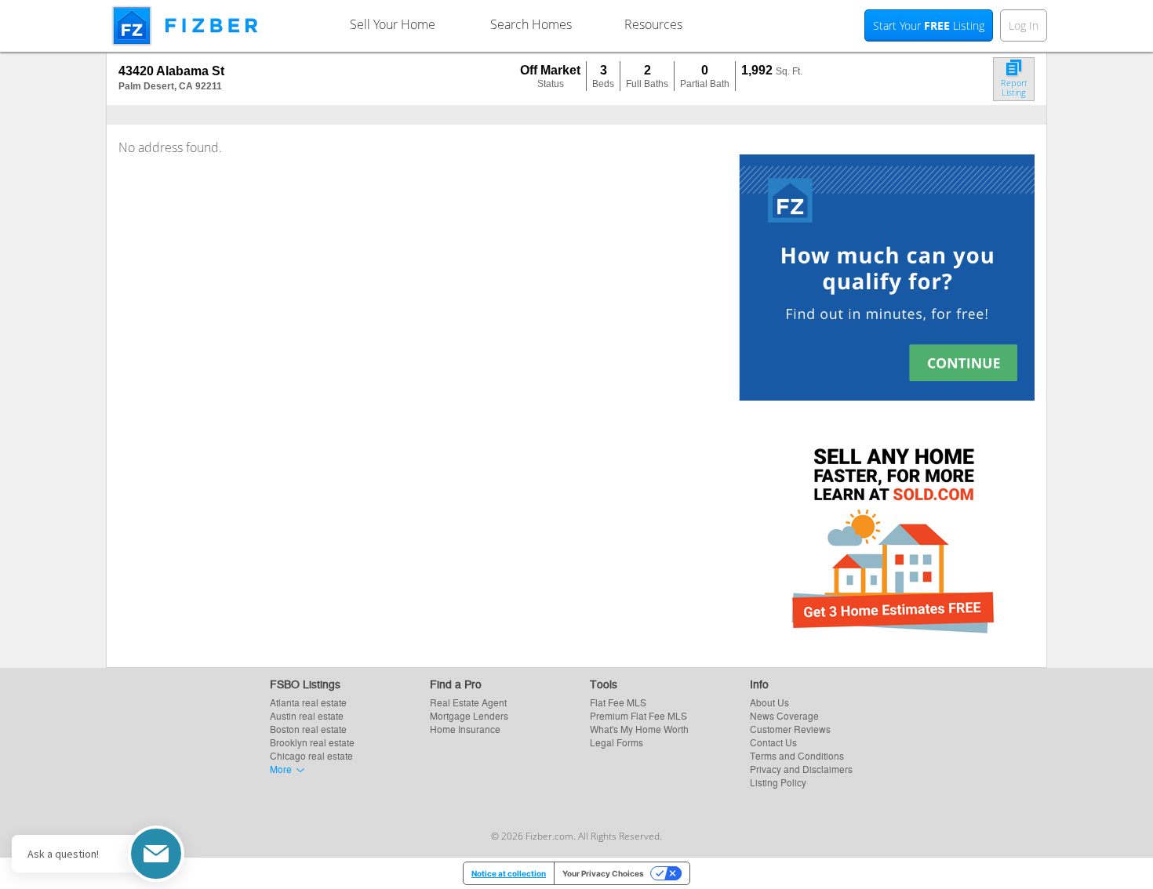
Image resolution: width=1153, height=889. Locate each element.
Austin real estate (307, 715)
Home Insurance (465, 728)
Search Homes (531, 24)
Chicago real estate (311, 755)
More (281, 768)
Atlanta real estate (308, 702)
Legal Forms (616, 742)
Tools (603, 683)
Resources (653, 24)
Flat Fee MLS (618, 702)
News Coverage (784, 715)
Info (759, 683)
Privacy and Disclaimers (801, 768)
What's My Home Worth (639, 728)
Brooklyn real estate (312, 742)
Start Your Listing (928, 25)
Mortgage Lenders (469, 715)
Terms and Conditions (797, 755)
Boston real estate (308, 728)
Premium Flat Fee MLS (638, 715)
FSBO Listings (305, 683)
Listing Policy (778, 782)
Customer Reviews (790, 728)
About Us (769, 702)
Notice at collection (508, 873)
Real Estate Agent (468, 702)
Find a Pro (456, 683)
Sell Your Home (392, 24)
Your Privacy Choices (603, 873)
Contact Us (773, 742)
